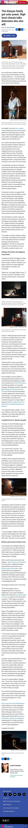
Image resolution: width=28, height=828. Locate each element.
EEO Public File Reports (8, 811)
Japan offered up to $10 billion (16, 562)
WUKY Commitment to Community (11, 801)
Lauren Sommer (10, 27)
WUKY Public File (7, 804)
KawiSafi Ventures (19, 383)
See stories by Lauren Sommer (16, 776)
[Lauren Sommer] (5, 768)
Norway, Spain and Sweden (10, 568)
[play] (2, 826)
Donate (23, 2)
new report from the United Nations (13, 703)
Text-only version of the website (11, 808)
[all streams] (26, 826)
